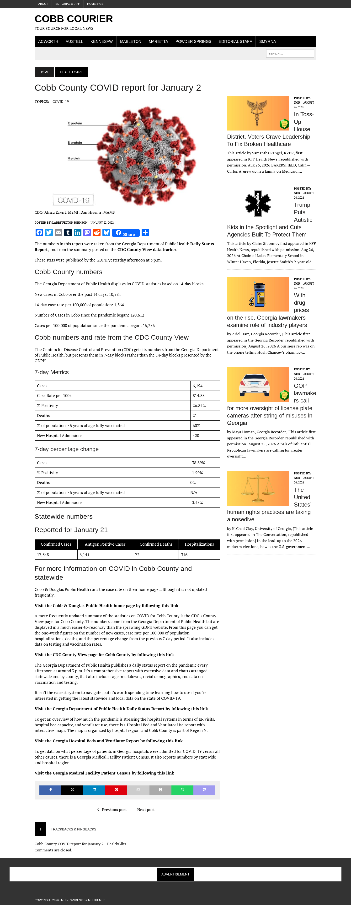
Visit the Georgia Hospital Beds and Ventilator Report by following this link (109, 741)
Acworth (48, 42)
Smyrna (267, 42)
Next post (146, 809)
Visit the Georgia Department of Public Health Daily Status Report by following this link (121, 708)
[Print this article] (160, 790)
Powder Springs (193, 42)
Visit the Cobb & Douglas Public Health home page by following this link (106, 605)
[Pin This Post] (116, 790)
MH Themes (96, 900)
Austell (74, 42)
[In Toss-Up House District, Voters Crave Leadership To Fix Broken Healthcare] (258, 127)
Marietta (158, 42)
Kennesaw (101, 42)
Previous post (114, 809)
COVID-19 (61, 101)
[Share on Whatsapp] (182, 790)
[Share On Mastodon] (204, 790)
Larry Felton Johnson (69, 222)
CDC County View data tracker (146, 249)
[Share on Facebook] (50, 790)
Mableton (130, 42)
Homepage (95, 3)
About (43, 3)
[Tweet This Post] (72, 790)
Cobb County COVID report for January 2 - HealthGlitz (81, 843)
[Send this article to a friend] (138, 790)
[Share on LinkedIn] (94, 790)
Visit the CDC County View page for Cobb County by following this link (104, 654)
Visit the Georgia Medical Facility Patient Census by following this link (104, 773)
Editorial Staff (67, 3)
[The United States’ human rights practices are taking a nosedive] (258, 502)
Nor (297, 102)
